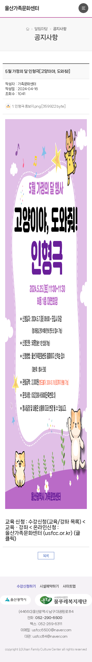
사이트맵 (69, 586)
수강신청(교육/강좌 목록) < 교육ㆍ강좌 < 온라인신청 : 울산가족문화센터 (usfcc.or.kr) (45, 527)
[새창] (15, 600)
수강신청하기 (26, 586)
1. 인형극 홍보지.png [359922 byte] (38, 106)
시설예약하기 (49, 586)
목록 (46, 556)
